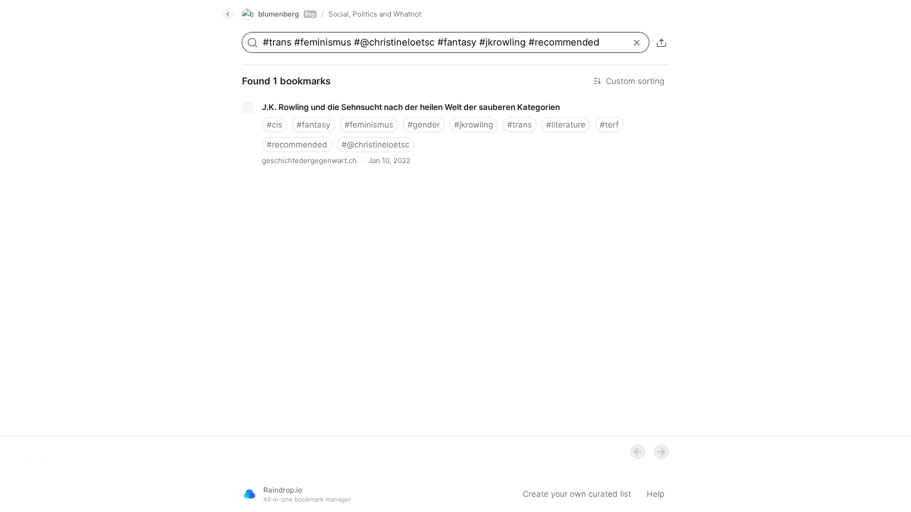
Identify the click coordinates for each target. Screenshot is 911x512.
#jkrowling (473, 124)
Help (655, 494)
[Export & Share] (661, 42)
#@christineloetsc (375, 144)
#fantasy (313, 124)
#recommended (297, 144)
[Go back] (227, 14)
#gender (424, 124)
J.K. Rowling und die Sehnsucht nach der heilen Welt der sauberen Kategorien (382, 98)
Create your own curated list (577, 494)
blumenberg (286, 13)
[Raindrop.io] (249, 494)
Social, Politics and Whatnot (374, 13)
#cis (274, 124)
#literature (566, 124)
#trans (519, 124)
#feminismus (368, 124)
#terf (609, 124)
